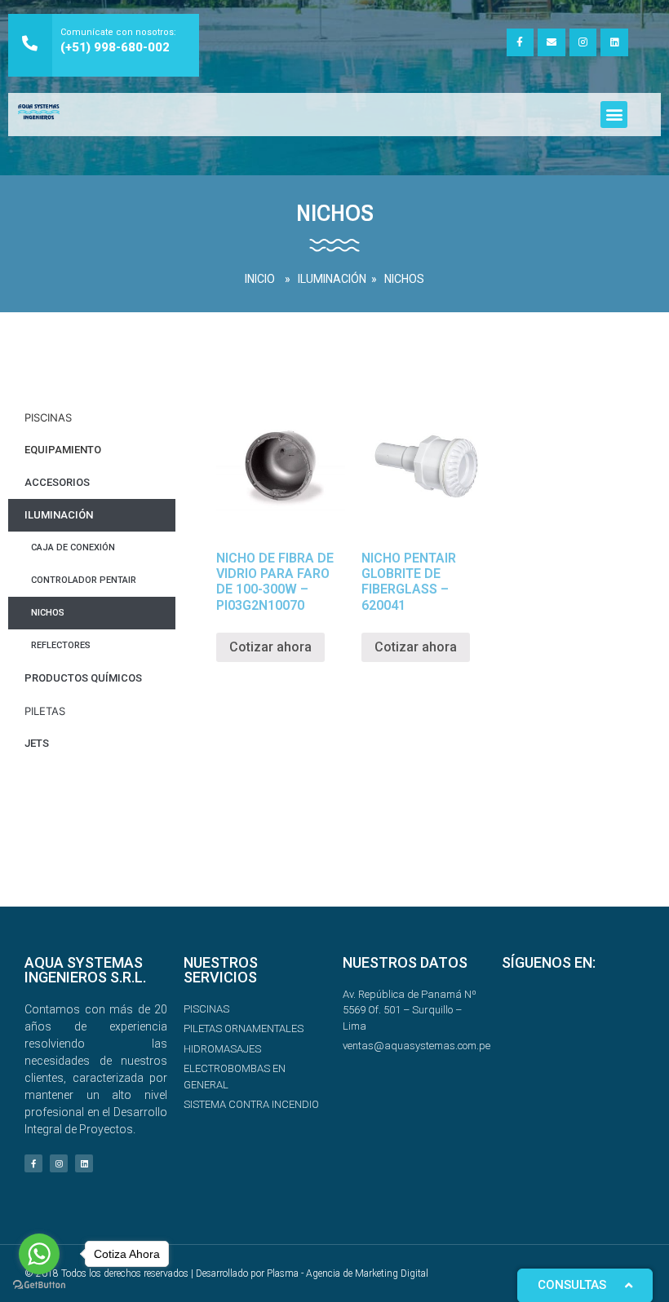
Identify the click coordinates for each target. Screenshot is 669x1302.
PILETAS (44, 710)
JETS (36, 743)
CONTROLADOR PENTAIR (83, 580)
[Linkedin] (614, 42)
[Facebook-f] (520, 42)
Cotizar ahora (270, 647)
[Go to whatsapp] (39, 1254)
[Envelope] (551, 42)
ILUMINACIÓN (332, 278)
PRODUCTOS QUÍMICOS (83, 678)
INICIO (260, 278)
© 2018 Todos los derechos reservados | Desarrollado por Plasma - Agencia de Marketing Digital (226, 1273)
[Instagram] (583, 42)
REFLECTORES (61, 645)
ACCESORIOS (57, 482)
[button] (613, 114)
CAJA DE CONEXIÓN (73, 547)
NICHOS (404, 278)
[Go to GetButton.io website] (39, 1285)
